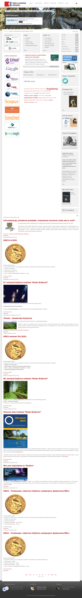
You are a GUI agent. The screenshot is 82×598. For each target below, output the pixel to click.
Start (26, 574)
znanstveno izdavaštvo (29, 102)
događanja (52, 89)
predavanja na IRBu (31, 98)
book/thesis (27, 38)
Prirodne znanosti (42, 97)
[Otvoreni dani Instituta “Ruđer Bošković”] (15, 447)
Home (11, 31)
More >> (25, 50)
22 (36, 574)
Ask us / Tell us (66, 589)
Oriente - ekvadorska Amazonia (17, 318)
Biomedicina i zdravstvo (39, 88)
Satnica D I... (42, 74)
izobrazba (36, 93)
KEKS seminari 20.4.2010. (15, 336)
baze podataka (27, 88)
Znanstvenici (34, 11)
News (10, 276)
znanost (50, 100)
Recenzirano (29, 23)
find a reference (48, 38)
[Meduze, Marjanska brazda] (15, 302)
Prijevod (50, 11)
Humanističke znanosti (28, 93)
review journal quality (49, 43)
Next (52, 574)
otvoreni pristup (48, 95)
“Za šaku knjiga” (64, 456)
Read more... (6, 235)
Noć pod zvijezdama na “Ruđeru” (18, 466)
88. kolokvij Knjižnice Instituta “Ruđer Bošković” (25, 379)
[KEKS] (15, 264)
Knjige (13, 11)
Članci (23, 11)
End (56, 574)
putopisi (54, 97)
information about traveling (31, 45)
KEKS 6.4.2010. (10, 240)
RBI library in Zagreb (41, 587)
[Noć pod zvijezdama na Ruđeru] (15, 480)
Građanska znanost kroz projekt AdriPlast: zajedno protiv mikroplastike (35, 56)
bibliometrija (32, 88)
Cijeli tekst (22, 23)
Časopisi (18, 11)
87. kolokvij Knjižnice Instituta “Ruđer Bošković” (25, 282)
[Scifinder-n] (12, 64)
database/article (28, 41)
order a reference (48, 40)
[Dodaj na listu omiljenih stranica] (76, 31)
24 (42, 574)
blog (45, 88)
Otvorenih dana (19, 452)
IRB (33, 93)
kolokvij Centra (28, 95)
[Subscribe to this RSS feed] (77, 215)
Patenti (28, 11)
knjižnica (43, 93)
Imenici (45, 11)
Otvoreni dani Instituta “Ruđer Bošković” (22, 412)
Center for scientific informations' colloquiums (19, 234)
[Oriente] (15, 398)
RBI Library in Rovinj (41, 589)
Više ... (63, 110)
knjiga (40, 93)
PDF (25, 74)
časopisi (36, 102)
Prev (30, 574)
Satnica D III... (54, 74)
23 (39, 574)
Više (63, 184)
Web (40, 11)
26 (48, 574)
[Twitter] (75, 31)
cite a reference (48, 41)
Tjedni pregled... (30, 74)
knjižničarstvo (48, 93)
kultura (36, 95)
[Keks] (15, 557)
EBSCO (7, 11)
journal (27, 40)
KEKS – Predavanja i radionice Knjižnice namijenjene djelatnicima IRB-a (36, 491)
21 (33, 574)
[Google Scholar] (12, 72)
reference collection (29, 43)
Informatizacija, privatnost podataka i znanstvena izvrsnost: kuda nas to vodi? (39, 220)
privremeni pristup (49, 97)
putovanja (26, 100)
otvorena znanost (41, 95)
